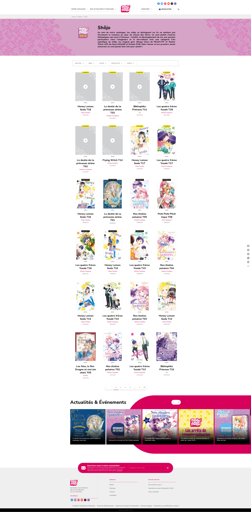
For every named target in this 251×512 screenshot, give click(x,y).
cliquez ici (119, 470)
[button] (165, 9)
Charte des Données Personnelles (127, 506)
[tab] (79, 9)
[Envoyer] (167, 468)
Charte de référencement (105, 506)
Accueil (74, 17)
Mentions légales (146, 506)
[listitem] (158, 3)
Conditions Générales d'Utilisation (83, 506)
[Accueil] (125, 8)
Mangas (80, 17)
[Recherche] (178, 9)
